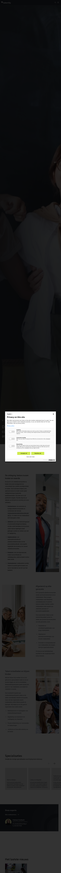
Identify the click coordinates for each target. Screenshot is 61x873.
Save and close (30, 456)
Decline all (37, 453)
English (9, 414)
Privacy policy (10, 426)
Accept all (24, 453)
